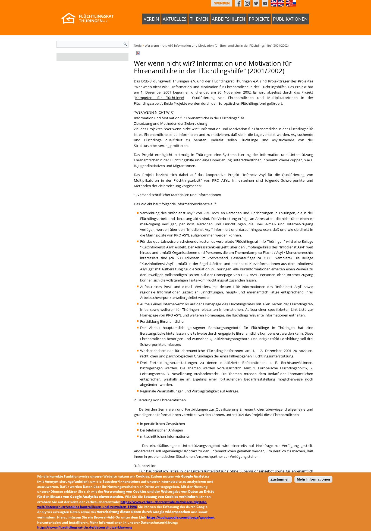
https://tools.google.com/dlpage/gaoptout (181, 517)
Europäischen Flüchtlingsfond (242, 103)
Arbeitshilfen (228, 19)
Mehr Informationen (313, 480)
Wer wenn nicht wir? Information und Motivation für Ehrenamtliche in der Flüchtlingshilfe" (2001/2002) (216, 45)
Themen (199, 19)
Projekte (259, 19)
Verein (151, 19)
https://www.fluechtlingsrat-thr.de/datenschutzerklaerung (84, 527)
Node (138, 45)
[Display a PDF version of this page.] (138, 52)
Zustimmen (280, 480)
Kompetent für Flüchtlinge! (159, 97)
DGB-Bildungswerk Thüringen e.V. (168, 81)
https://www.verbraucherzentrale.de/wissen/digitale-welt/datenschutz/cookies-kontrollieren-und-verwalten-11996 (122, 504)
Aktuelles (174, 19)
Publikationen (290, 19)
